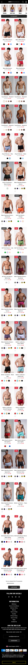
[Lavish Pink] (9, 542)
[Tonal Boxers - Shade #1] (7, 85)
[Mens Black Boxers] (7, 28)
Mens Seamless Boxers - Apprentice (7, 471)
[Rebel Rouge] (15, 348)
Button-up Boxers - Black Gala (7, 375)
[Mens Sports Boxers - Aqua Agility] (20, 428)
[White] (6, 44)
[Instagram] (15, 596)
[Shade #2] (6, 101)
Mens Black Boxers (7, 39)
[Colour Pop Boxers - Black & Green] (7, 171)
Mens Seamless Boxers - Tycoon (7, 310)
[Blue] (11, 44)
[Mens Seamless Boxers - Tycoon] (7, 297)
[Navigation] (2, 2)
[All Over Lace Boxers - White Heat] (7, 265)
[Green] (18, 221)
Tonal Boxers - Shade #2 (20, 96)
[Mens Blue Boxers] (7, 56)
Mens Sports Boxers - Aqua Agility (20, 441)
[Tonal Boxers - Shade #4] (20, 114)
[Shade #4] (11, 101)
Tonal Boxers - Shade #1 (7, 96)
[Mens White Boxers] (20, 28)
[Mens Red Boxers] (20, 56)
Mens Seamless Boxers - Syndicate (20, 277)
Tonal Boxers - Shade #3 (7, 125)
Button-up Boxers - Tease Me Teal (20, 503)
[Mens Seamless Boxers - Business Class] (20, 459)
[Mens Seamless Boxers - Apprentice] (7, 459)
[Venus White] (24, 348)
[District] (24, 188)
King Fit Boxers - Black (20, 154)
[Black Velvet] (2, 542)
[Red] (9, 44)
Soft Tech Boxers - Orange (20, 216)
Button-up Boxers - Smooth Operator (7, 408)
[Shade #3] (9, 101)
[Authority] (17, 188)
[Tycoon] (15, 188)
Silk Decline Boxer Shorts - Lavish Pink (20, 536)
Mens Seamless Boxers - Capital (7, 503)
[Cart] (26, 1)
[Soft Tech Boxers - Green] (20, 236)
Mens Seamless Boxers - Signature (20, 310)
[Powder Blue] (10, 158)
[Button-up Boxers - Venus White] (20, 330)
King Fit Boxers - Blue (7, 154)
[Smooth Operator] (20, 348)
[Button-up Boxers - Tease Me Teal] (20, 491)
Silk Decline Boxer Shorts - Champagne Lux (20, 569)
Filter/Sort (14, 16)
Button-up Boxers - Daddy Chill (20, 375)
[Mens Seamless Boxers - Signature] (20, 297)
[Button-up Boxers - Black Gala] (7, 363)
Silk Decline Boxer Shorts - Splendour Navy (7, 569)
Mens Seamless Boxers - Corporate (7, 216)
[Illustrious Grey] (11, 542)
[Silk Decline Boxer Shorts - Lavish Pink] (20, 524)
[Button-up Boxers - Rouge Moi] (20, 396)
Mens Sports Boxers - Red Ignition (7, 441)
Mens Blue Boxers (7, 68)
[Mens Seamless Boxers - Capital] (7, 491)
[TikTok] (19, 596)
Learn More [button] (5, 658)
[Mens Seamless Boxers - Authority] (7, 330)
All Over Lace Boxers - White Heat (7, 277)
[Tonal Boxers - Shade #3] (7, 114)
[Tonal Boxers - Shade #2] (20, 85)
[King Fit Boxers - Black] (20, 142)
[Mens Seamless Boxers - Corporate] (7, 203)
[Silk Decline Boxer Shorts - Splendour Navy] (7, 557)
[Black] (4, 44)
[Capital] (22, 188)
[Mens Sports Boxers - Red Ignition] (7, 428)
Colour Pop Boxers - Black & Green (7, 183)
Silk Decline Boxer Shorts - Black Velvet (7, 536)
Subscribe (14, 640)
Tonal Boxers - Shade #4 (20, 125)
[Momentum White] (7, 446)
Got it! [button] (14, 662)
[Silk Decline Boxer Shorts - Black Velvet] (7, 524)
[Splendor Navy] (4, 542)
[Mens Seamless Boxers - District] (20, 171)
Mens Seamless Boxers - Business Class (20, 471)
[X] (12, 596)
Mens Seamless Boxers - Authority (7, 342)
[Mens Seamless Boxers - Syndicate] (20, 265)
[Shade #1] (4, 101)
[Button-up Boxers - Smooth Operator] (7, 396)
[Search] (22, 1)
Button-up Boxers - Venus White (20, 342)
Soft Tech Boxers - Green (20, 248)
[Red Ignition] (5, 446)
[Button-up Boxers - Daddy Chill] (20, 363)
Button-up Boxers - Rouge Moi (20, 408)
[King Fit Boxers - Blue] (7, 142)
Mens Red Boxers (20, 68)
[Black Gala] (22, 348)
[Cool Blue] (17, 348)
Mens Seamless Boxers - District (20, 183)
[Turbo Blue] (10, 446)
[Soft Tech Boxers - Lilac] (7, 236)
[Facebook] (8, 596)
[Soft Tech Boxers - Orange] (20, 203)
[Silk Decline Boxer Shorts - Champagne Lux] (20, 557)
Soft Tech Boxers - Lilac (7, 248)
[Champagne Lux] (7, 542)
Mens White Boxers (20, 39)
